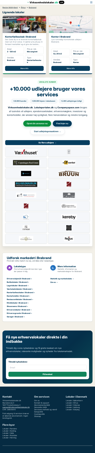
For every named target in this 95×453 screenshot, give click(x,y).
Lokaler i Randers (9, 429)
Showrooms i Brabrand (16, 306)
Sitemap (37, 416)
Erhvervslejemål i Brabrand (18, 279)
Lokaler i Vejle (8, 433)
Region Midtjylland (10, 8)
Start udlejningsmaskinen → (47, 131)
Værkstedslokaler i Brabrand (19, 289)
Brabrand (32, 8)
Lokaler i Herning (9, 438)
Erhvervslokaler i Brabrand (18, 310)
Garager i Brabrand (15, 317)
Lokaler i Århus (72, 403)
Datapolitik (38, 412)
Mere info (24, 68)
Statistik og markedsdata (61, 279)
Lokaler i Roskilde (9, 435)
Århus (23, 8)
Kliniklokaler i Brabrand (17, 303)
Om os (53, 282)
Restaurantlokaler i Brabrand (19, 299)
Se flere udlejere (47, 142)
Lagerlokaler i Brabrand (17, 285)
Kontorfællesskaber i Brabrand (20, 292)
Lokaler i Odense (73, 405)
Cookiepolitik (39, 414)
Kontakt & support (41, 403)
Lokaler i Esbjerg (73, 409)
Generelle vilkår (40, 407)
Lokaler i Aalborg (73, 407)
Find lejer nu (62, 123)
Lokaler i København (74, 400)
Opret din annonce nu (37, 123)
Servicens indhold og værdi (45, 409)
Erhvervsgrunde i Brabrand (18, 313)
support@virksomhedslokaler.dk (16, 407)
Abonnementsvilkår (42, 405)
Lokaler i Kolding (9, 431)
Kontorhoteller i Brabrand (18, 296)
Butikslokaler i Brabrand (17, 282)
